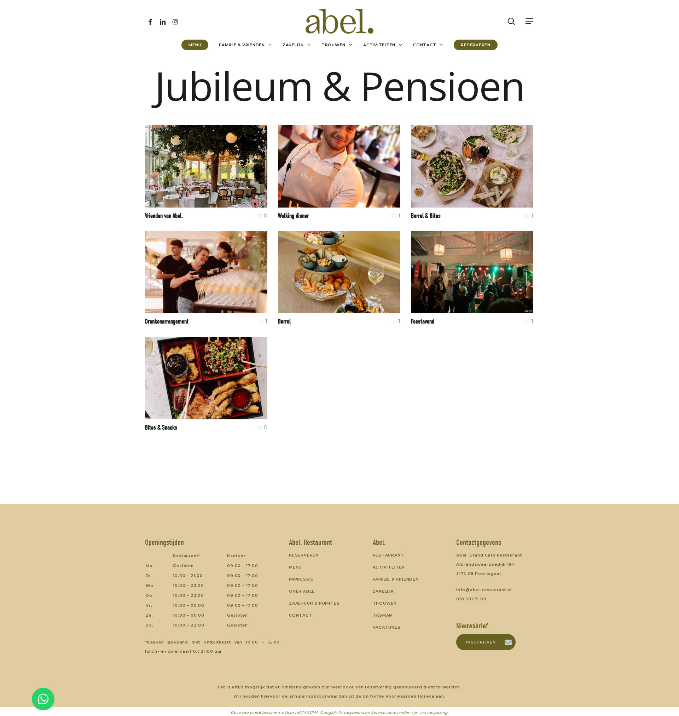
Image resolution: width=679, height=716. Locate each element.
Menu (295, 567)
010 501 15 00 (471, 598)
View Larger (186, 159)
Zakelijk (383, 591)
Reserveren (304, 555)
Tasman (383, 615)
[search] (511, 21)
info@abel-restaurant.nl (483, 589)
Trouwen (385, 603)
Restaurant (388, 555)
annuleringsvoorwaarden (318, 696)
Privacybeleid (351, 712)
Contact (300, 615)
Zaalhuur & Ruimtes (314, 603)
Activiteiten (389, 567)
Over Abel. (302, 591)
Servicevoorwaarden (390, 712)
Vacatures (387, 627)
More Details (226, 159)
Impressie (301, 579)
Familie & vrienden (396, 579)
